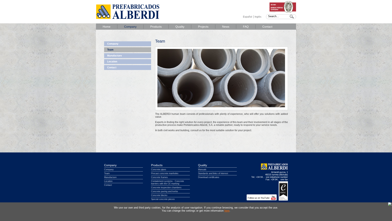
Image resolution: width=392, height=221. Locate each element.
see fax (284, 179)
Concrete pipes (158, 169)
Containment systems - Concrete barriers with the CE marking (167, 182)
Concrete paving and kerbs (164, 191)
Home (106, 26)
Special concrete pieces (163, 199)
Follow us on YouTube (259, 198)
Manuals (202, 169)
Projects (203, 26)
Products (156, 26)
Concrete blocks (159, 195)
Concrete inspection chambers (166, 187)
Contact (267, 26)
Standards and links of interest (213, 173)
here (226, 210)
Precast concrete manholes (164, 173)
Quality (179, 26)
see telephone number (277, 177)
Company (130, 26)
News (225, 26)
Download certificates (208, 177)
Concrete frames (159, 177)
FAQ (246, 26)
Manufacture (114, 55)
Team (110, 49)
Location (112, 61)
